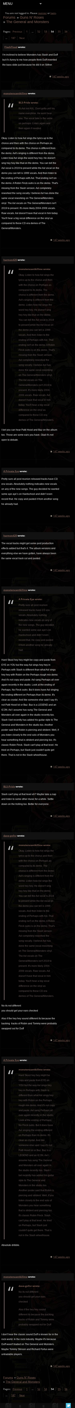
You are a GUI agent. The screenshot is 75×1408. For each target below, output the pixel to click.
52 (38, 31)
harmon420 (10, 260)
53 (45, 31)
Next (22, 38)
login (53, 13)
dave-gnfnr (10, 835)
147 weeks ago (60, 76)
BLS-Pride (9, 786)
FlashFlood (10, 47)
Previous (17, 31)
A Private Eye (11, 471)
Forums (9, 17)
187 (13, 38)
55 (59, 31)
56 (66, 31)
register (42, 13)
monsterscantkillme (15, 93)
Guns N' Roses (32, 17)
